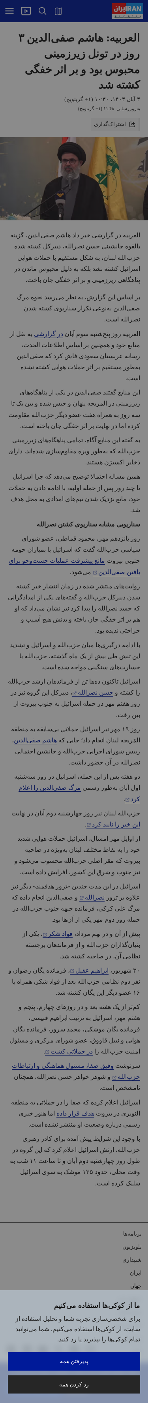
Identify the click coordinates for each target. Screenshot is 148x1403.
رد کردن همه (74, 1384)
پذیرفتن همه (74, 1361)
